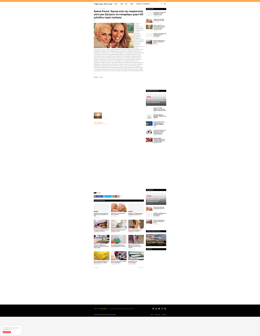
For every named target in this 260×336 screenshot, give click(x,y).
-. (98, 122)
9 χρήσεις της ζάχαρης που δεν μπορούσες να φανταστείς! (135, 214)
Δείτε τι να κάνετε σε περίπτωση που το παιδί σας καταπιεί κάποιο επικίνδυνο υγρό (159, 27)
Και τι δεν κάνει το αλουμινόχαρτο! (132, 262)
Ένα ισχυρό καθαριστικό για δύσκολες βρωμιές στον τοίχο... (118, 245)
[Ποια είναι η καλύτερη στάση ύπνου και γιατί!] (149, 21)
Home (95, 0)
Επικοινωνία (157, 314)
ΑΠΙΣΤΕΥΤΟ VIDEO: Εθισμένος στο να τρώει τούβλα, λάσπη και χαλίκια (159, 109)
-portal (98, 77)
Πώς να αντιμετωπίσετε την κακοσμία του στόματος (135, 230)
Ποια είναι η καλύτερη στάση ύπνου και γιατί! (118, 214)
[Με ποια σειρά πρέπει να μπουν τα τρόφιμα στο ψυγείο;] (149, 42)
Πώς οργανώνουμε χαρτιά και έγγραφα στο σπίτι (118, 230)
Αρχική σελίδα (97, 8)
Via (94, 74)
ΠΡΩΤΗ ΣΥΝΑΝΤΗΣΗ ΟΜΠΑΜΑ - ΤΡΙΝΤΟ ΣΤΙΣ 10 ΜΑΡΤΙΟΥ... (159, 116)
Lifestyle (103, 8)
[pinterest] (165, 1)
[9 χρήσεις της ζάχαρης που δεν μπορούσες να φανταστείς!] (149, 35)
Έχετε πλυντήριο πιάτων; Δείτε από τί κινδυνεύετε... (118, 262)
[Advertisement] (117, 98)
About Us (99, 0)
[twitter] (161, 1)
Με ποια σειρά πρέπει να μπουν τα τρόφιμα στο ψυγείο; (101, 230)
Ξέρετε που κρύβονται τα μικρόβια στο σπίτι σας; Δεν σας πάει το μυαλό (101, 246)
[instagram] (162, 308)
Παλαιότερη (140, 267)
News (115, 3)
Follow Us (164, 314)
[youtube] (163, 1)
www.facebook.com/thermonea (101, 124)
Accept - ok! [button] (7, 332)
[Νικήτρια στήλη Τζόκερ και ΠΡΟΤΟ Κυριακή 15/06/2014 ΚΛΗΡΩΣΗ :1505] (149, 123)
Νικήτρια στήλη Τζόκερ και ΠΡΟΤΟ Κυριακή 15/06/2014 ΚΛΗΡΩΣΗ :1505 (159, 123)
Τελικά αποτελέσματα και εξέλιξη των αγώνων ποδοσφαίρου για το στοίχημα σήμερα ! (159, 132)
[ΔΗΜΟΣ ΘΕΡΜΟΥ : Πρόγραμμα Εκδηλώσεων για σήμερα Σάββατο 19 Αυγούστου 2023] (149, 140)
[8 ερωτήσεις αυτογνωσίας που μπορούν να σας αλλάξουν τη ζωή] (149, 14)
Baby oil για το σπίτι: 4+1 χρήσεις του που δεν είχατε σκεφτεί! (134, 246)
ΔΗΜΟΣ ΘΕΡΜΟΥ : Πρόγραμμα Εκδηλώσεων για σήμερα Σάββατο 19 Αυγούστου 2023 (159, 140)
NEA (126, 3)
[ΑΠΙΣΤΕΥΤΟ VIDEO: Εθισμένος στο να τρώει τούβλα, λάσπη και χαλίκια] (149, 109)
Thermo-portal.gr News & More (109, 314)
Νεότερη (96, 267)
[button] (162, 4)
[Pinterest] (116, 196)
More (131, 3)
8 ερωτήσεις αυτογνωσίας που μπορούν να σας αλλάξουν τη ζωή (101, 214)
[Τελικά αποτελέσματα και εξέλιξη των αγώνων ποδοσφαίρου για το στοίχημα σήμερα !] (149, 132)
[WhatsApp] (113, 196)
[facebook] (159, 1)
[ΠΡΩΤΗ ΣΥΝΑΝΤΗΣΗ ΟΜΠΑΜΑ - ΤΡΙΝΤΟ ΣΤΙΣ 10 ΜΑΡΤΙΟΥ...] (149, 116)
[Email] (118, 196)
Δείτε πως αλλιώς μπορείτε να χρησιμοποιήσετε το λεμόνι (101, 262)
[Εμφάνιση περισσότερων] (121, 196)
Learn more (12, 329)
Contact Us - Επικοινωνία (107, 0)
